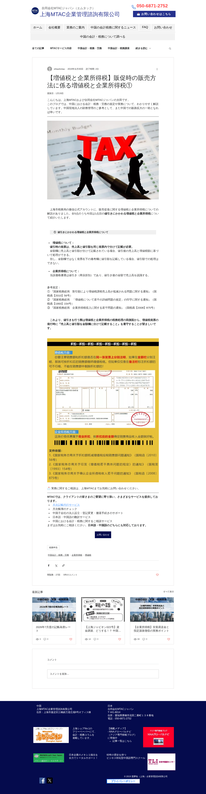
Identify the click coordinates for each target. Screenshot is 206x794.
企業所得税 (77, 555)
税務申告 (53, 547)
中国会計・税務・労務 (90, 48)
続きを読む (142, 48)
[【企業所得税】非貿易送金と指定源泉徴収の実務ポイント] (152, 609)
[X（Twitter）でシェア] (56, 565)
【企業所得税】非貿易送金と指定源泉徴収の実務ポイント (151, 629)
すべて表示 (168, 591)
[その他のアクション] (157, 69)
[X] (50, 780)
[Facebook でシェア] (48, 565)
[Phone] (134, 7)
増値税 (88, 555)
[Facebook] (42, 780)
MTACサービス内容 (61, 48)
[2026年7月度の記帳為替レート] (54, 609)
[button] (170, 48)
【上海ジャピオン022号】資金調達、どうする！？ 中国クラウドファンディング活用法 (103, 629)
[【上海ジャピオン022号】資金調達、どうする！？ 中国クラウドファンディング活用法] (103, 609)
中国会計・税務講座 (119, 48)
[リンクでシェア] (63, 565)
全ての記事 (38, 48)
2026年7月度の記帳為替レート (53, 629)
